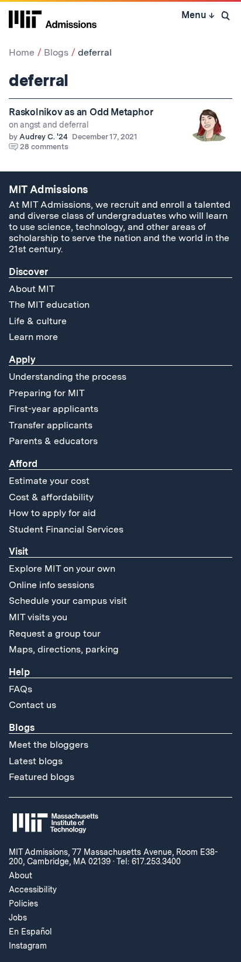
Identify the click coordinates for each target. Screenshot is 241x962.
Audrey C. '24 (43, 136)
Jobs (18, 917)
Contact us (32, 704)
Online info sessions (51, 584)
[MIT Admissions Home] (53, 18)
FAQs (20, 689)
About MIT (32, 288)
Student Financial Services (66, 529)
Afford (23, 463)
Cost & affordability (51, 497)
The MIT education (49, 304)
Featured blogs (41, 776)
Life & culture (38, 321)
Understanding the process (67, 376)
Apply (22, 359)
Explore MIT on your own (62, 568)
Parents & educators (53, 440)
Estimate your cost (49, 480)
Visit (18, 551)
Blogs (56, 52)
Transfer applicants (50, 425)
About (20, 875)
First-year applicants (53, 408)
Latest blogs (36, 761)
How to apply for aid (52, 512)
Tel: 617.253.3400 (148, 861)
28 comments (44, 146)
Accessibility (33, 889)
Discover (28, 271)
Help (19, 672)
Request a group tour (55, 633)
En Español (30, 931)
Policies (23, 903)
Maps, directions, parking (64, 649)
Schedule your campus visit (68, 600)
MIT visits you (38, 617)
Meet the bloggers (48, 744)
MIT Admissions (48, 189)
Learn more (33, 336)
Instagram (28, 945)
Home (22, 52)
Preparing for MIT (47, 392)
